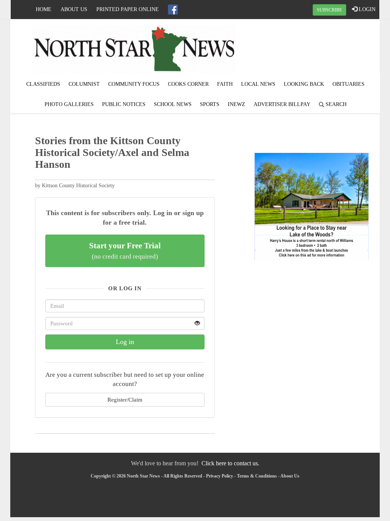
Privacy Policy (219, 476)
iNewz (236, 104)
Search (335, 104)
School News (173, 104)
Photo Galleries (69, 104)
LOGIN (366, 9)
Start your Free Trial (125, 250)
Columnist (84, 84)
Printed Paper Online (127, 9)
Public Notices (123, 104)
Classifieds (43, 84)
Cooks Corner (188, 84)
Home (43, 9)
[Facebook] (172, 9)
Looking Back (304, 84)
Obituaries (348, 84)
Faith (225, 84)
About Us (74, 9)
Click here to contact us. (230, 463)
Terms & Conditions (257, 476)
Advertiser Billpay (282, 104)
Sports (209, 104)
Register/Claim (124, 399)
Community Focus (134, 84)
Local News (258, 84)
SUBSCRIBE (329, 10)
